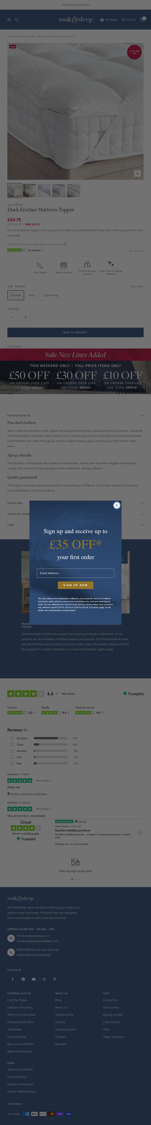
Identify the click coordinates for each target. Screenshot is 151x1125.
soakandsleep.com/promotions (62, 610)
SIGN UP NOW (75, 585)
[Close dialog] (117, 505)
